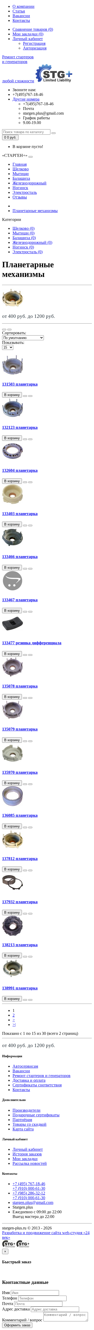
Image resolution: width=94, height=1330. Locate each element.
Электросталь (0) (28, 252)
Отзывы (20, 197)
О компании (23, 6)
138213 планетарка (20, 945)
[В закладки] (25, 396)
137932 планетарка (20, 902)
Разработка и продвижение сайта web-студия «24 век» (46, 1235)
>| (14, 1024)
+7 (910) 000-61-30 (29, 1188)
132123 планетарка (20, 427)
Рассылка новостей (30, 1163)
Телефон (9, 1298)
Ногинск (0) (23, 247)
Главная (20, 164)
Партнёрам (22, 1119)
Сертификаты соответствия (37, 1085)
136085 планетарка (20, 815)
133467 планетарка (20, 600)
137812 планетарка (20, 858)
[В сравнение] (30, 396)
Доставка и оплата (29, 1080)
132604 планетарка (20, 470)
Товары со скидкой (29, 1124)
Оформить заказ (17, 1325)
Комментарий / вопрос (22, 1320)
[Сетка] (9, 329)
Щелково (21, 169)
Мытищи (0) (23, 233)
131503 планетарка (20, 384)
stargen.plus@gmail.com (33, 1202)
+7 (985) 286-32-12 (29, 1193)
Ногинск (20, 187)
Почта (7, 1303)
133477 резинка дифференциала (31, 643)
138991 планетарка (20, 988)
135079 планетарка (20, 729)
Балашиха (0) (24, 238)
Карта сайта (23, 1129)
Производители (26, 1110)
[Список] (4, 329)
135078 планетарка (20, 686)
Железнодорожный (29, 183)
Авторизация (34, 48)
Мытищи (21, 173)
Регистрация (34, 43)
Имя (6, 1292)
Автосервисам (25, 1066)
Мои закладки (25, 1158)
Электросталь (25, 192)
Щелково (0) (23, 228)
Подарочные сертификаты (36, 1115)
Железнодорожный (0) (32, 242)
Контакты (21, 20)
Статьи (19, 11)
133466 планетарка (20, 556)
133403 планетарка (20, 513)
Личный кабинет (28, 1149)
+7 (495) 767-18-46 (29, 1183)
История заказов (27, 1154)
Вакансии (21, 16)
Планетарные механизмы (35, 210)
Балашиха (21, 178)
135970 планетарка (20, 772)
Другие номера (26, 99)
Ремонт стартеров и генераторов (41, 1075)
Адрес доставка (16, 1309)
